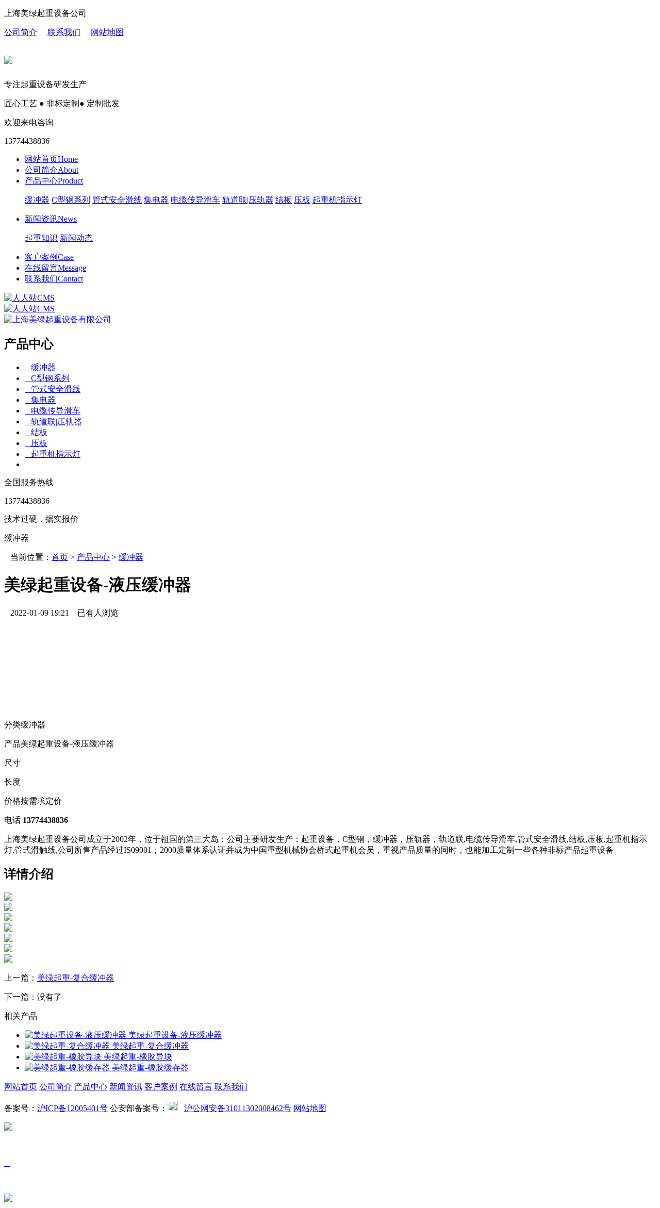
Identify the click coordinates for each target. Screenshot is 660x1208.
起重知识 (41, 238)
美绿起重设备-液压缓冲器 (174, 1035)
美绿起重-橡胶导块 (137, 1056)
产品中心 (54, 180)
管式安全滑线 (117, 199)
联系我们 (63, 32)
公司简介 (20, 32)
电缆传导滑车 (195, 199)
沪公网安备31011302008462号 (237, 1108)
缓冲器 (37, 199)
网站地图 (107, 32)
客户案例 (49, 257)
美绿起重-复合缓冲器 (75, 977)
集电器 (156, 199)
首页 (60, 557)
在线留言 (55, 267)
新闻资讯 (51, 218)
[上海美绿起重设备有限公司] (29, 297)
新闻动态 (76, 238)
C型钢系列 (71, 199)
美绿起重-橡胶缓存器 (149, 1067)
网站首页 (51, 159)
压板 (302, 199)
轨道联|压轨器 (247, 199)
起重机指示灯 (337, 199)
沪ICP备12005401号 (72, 1108)
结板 (283, 199)
